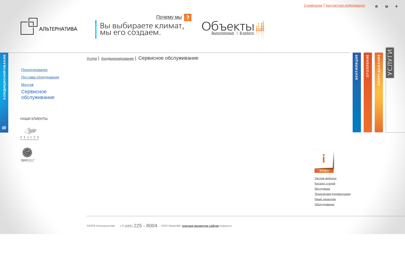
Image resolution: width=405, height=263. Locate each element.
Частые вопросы (325, 178)
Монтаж (27, 85)
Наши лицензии (325, 199)
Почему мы (169, 17)
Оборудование (324, 204)
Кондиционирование (117, 59)
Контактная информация (345, 5)
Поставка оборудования (40, 77)
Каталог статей (325, 183)
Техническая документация (332, 193)
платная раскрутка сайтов (200, 225)
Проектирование (34, 70)
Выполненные (223, 33)
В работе (247, 33)
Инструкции (322, 188)
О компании (313, 5)
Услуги (92, 59)
